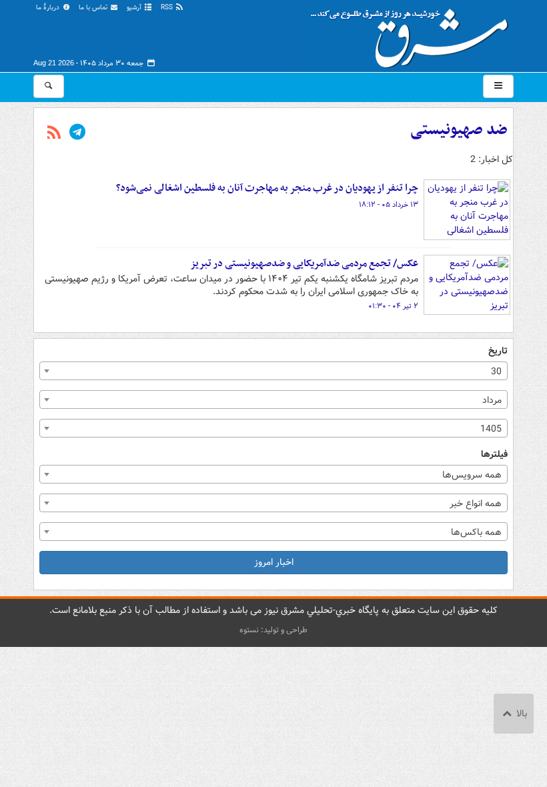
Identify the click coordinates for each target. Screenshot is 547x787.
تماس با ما (94, 8)
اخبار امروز (274, 562)
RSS (168, 8)
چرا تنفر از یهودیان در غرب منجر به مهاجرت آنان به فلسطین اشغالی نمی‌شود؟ (267, 188)
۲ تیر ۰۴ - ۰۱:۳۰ (393, 306)
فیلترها (494, 455)
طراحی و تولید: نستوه (273, 630)
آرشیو (135, 8)
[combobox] (273, 370)
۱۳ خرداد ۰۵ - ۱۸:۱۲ (388, 205)
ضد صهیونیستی (459, 130)
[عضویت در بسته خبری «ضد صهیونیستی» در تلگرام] (77, 133)
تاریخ (498, 351)
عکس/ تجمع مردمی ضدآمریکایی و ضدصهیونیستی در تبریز (304, 263)
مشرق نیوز (414, 33)
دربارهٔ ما (48, 8)
